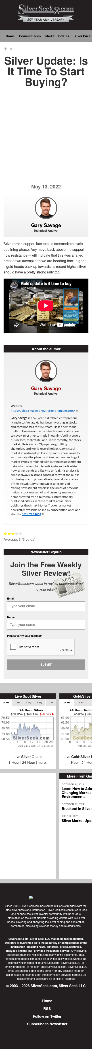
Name (11, 617)
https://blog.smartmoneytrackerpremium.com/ (43, 411)
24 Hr (6, 702)
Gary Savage (46, 225)
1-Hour (13, 762)
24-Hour (28, 762)
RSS (47, 1008)
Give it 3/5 (13, 533)
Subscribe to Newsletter (47, 1023)
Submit (46, 664)
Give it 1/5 (5, 533)
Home (10, 36)
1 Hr (17, 702)
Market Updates (57, 36)
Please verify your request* (24, 636)
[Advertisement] (46, 138)
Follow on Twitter (47, 1016)
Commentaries (30, 36)
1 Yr (50, 702)
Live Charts (28, 756)
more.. (43, 762)
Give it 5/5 (21, 533)
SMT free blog (31, 514)
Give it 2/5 (9, 533)
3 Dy (28, 702)
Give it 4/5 (17, 533)
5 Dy (39, 702)
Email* (11, 598)
